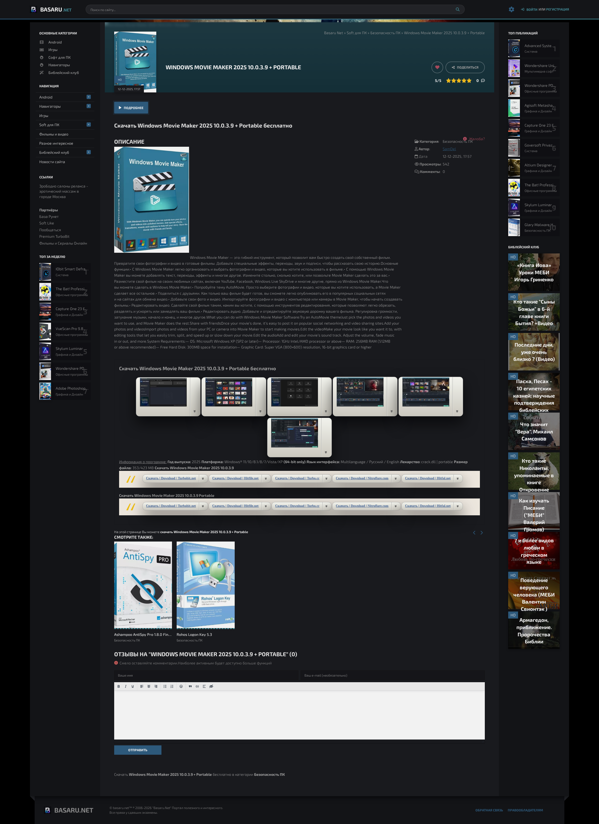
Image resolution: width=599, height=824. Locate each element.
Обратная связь (489, 810)
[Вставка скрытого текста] (211, 686)
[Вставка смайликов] (181, 686)
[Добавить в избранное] (437, 67)
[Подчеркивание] (132, 686)
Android (55, 42)
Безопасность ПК (385, 32)
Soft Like (46, 223)
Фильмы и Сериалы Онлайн (63, 243)
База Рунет (49, 216)
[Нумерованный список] (171, 686)
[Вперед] (481, 532)
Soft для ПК (357, 32)
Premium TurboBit (54, 236)
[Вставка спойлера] (204, 686)
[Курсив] (125, 686)
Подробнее (133, 108)
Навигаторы (59, 64)
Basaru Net (333, 32)
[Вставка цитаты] (190, 686)
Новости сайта (52, 161)
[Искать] (458, 9)
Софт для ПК (59, 57)
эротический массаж (57, 191)
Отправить (137, 750)
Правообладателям (525, 810)
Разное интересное (56, 143)
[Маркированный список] (164, 686)
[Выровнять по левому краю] (141, 686)
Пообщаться (50, 229)
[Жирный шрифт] (118, 686)
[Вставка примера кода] (197, 686)
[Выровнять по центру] (148, 686)
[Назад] (474, 532)
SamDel (449, 148)
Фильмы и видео (53, 134)
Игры (53, 49)
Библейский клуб (63, 72)
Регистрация (557, 9)
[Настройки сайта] (511, 9)
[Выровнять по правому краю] (155, 686)
